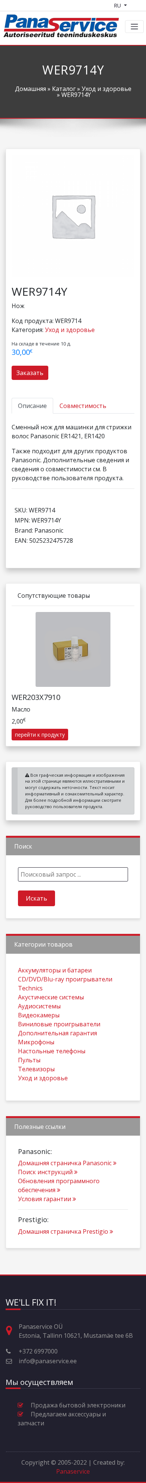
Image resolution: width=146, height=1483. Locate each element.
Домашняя (30, 89)
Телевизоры (36, 1069)
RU (118, 5)
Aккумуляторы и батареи (55, 970)
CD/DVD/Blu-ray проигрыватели (65, 979)
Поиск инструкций (45, 1172)
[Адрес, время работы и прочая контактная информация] (12, 1330)
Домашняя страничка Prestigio (63, 1231)
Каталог (64, 89)
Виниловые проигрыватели (59, 1024)
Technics (30, 988)
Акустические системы (51, 997)
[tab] (32, 406)
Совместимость (83, 406)
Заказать (29, 373)
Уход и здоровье (106, 89)
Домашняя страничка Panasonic (65, 1163)
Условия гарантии (44, 1199)
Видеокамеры (39, 1015)
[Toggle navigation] (134, 26)
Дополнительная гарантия (57, 1033)
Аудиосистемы (39, 1006)
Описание (32, 406)
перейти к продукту (40, 734)
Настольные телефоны (51, 1051)
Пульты (29, 1060)
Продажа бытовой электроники (78, 1405)
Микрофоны (36, 1042)
